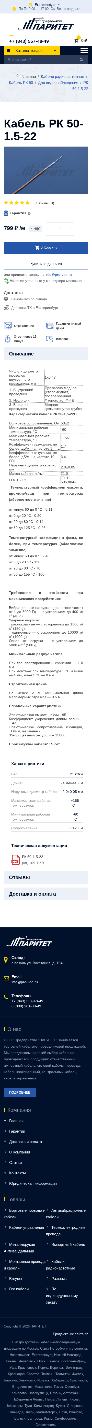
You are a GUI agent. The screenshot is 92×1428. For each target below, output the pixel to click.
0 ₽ (84, 40)
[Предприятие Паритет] (46, 23)
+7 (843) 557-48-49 (29, 41)
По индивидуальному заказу (62, 1295)
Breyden (16, 1278)
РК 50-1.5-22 (32, 857)
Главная (28, 76)
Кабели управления (26, 1227)
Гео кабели (19, 1289)
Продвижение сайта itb (70, 1334)
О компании (19, 1152)
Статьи (15, 1162)
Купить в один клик (46, 264)
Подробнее (19, 1092)
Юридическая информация (33, 1183)
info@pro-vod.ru (58, 275)
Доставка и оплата (25, 1141)
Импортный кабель (68, 1244)
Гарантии (17, 1131)
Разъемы (59, 1278)
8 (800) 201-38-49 (26, 1006)
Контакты (17, 1173)
